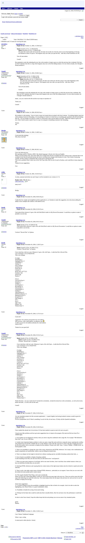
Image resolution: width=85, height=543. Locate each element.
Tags (13, 22)
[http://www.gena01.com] (3, 83)
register (21, 13)
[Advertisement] (42, 27)
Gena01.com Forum (5, 33)
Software (9, 8)
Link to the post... (19, 181)
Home (3, 22)
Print (82, 37)
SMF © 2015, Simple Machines (47, 538)
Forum (16, 8)
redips (3, 172)
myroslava (4, 44)
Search (10, 22)
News (3, 8)
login (16, 13)
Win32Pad (25, 33)
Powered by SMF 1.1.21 (30, 538)
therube (3, 130)
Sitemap (59, 538)
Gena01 (3, 71)
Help (7, 22)
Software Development (16, 33)
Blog (21, 8)
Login (16, 22)
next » (82, 36)
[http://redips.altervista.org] (3, 188)
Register (20, 22)
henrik (3, 207)
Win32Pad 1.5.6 (32, 33)
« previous (77, 36)
